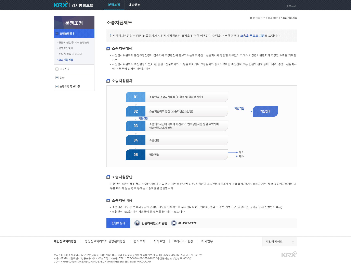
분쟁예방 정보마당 (70, 86)
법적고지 (139, 241)
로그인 (292, 5)
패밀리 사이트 (274, 241)
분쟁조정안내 (67, 33)
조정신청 (64, 68)
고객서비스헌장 (183, 241)
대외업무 (207, 241)
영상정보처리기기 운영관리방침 (105, 241)
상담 (62, 77)
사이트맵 (159, 241)
